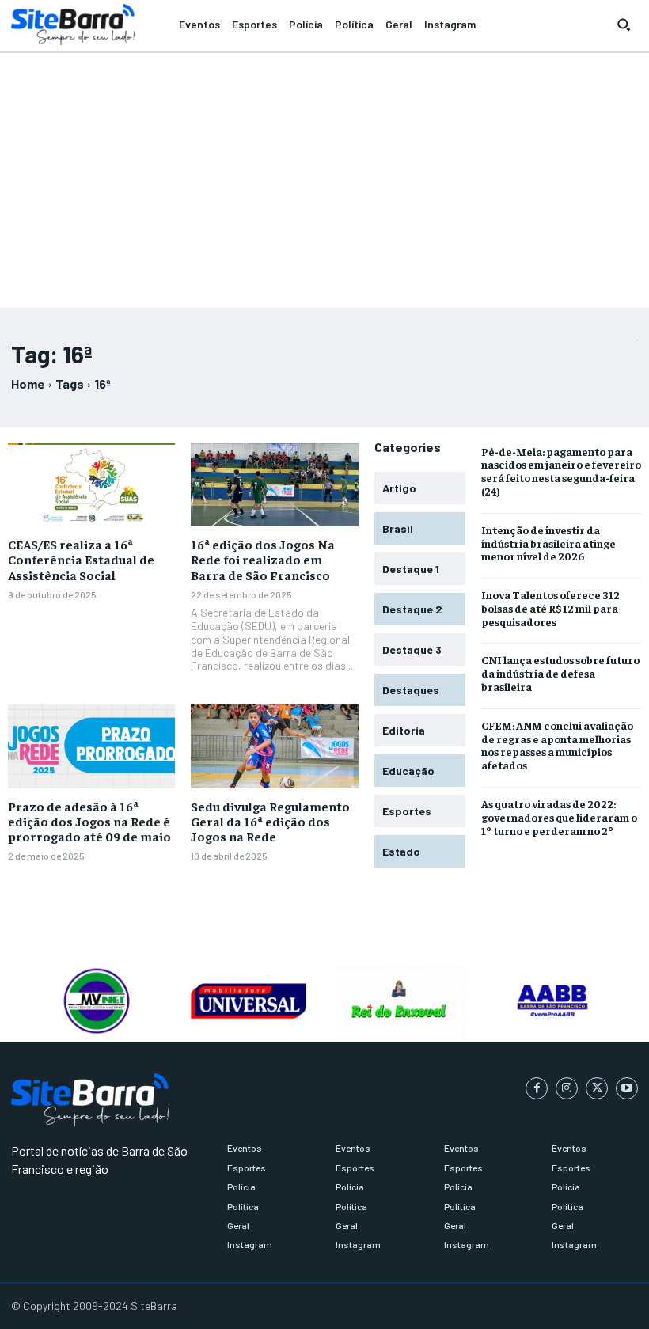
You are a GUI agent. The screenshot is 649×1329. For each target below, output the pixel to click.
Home (28, 383)
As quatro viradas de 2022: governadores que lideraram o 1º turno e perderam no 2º (559, 816)
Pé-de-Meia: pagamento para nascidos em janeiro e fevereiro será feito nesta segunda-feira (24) (561, 471)
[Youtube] (627, 1088)
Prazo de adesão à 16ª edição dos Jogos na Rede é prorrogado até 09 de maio (89, 821)
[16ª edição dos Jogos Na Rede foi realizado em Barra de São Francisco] (274, 485)
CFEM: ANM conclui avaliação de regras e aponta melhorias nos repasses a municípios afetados (557, 745)
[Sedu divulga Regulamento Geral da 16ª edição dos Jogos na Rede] (274, 746)
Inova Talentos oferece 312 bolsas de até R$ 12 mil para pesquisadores (550, 607)
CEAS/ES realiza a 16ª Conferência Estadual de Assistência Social (81, 559)
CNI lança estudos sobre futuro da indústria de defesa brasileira (560, 672)
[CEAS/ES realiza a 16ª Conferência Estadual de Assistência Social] (91, 485)
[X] (597, 1088)
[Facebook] (537, 1088)
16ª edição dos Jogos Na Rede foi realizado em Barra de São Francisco (263, 559)
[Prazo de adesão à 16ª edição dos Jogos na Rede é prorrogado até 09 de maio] (91, 746)
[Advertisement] (324, 173)
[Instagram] (567, 1088)
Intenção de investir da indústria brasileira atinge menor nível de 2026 (548, 543)
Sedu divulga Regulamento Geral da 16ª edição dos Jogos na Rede (270, 821)
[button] (623, 24)
